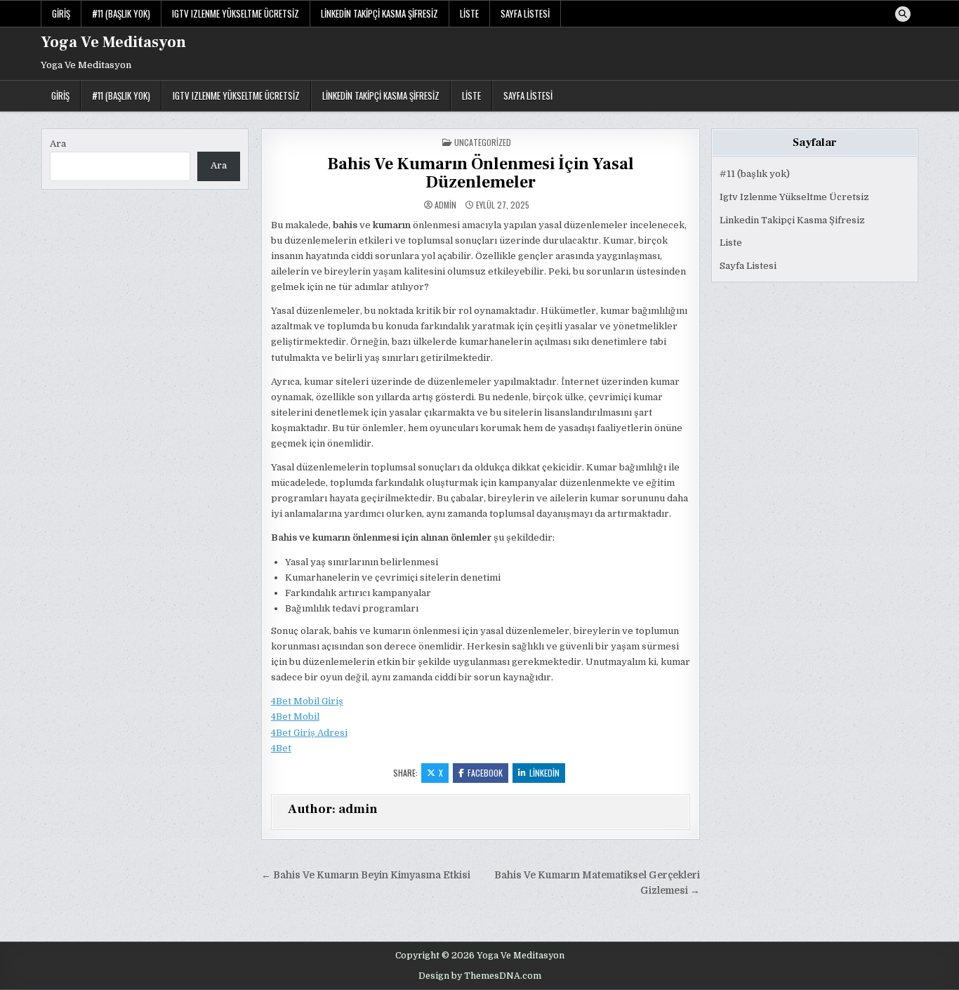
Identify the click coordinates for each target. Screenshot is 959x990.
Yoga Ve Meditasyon (113, 42)
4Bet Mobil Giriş (307, 701)
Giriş (61, 13)
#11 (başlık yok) (121, 13)
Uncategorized (482, 142)
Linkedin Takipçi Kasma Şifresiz (379, 13)
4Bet (281, 748)
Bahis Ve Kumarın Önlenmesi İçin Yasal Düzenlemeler (480, 173)
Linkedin (544, 773)
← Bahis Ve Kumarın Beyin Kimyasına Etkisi (365, 875)
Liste (469, 13)
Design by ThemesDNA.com (479, 976)
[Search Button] (903, 14)
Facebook (485, 773)
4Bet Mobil (295, 716)
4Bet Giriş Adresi (309, 732)
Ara (58, 143)
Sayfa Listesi (525, 13)
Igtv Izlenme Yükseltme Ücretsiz (235, 13)
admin (445, 205)
